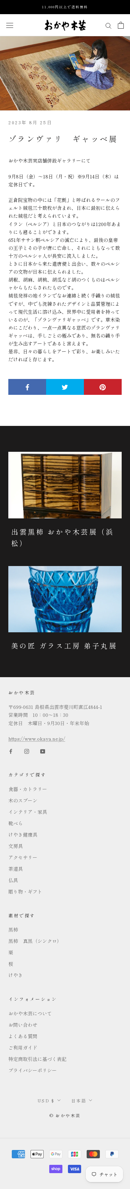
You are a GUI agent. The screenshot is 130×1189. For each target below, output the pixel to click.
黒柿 (13, 929)
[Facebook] (10, 750)
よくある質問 (22, 1036)
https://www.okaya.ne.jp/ (36, 738)
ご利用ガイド (22, 1047)
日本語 (78, 1100)
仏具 (13, 880)
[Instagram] (26, 750)
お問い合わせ (22, 1024)
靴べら (15, 823)
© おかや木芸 (65, 1115)
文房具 (15, 845)
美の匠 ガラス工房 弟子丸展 (64, 646)
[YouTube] (42, 750)
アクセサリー (22, 857)
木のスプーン (22, 800)
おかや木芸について (30, 1013)
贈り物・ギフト (25, 891)
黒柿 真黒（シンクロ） (35, 940)
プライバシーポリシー (32, 1070)
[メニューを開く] (9, 25)
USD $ (46, 1100)
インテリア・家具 (27, 811)
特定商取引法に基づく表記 (37, 1058)
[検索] (108, 25)
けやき (15, 975)
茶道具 (15, 868)
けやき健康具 (22, 834)
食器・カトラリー (27, 789)
